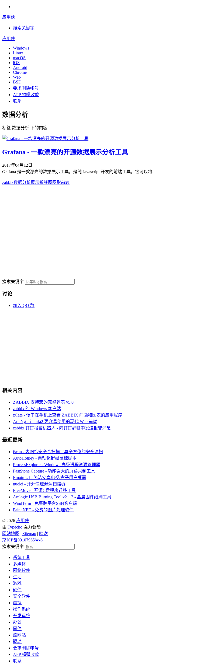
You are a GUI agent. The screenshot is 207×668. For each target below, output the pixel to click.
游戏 (17, 583)
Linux (18, 53)
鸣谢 (43, 533)
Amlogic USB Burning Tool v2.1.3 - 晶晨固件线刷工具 (62, 497)
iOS (16, 62)
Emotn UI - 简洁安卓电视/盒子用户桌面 (49, 477)
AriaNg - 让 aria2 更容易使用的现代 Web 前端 (55, 421)
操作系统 (21, 609)
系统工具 (21, 557)
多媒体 (19, 564)
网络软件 (21, 570)
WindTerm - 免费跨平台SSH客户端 (45, 503)
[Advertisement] (103, 231)
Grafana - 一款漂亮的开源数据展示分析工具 (65, 152)
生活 (17, 577)
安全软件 (21, 596)
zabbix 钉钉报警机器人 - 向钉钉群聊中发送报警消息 (62, 428)
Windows (21, 48)
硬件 (17, 589)
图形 (56, 182)
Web (17, 77)
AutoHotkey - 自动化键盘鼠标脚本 (45, 458)
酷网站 (19, 635)
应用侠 (8, 17)
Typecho (15, 527)
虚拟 (17, 602)
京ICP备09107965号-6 (22, 540)
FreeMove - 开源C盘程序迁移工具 (44, 490)
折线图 (45, 182)
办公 (17, 622)
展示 (35, 182)
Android (20, 67)
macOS (19, 57)
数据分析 (22, 182)
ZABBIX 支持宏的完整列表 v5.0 (43, 402)
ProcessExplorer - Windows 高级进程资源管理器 (56, 464)
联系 (17, 101)
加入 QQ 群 (23, 305)
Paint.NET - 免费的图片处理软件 (43, 510)
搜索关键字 (13, 281)
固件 (17, 628)
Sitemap (29, 533)
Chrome (20, 72)
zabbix (7, 182)
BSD (17, 82)
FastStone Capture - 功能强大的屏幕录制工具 (54, 471)
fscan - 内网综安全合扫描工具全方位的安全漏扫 (58, 451)
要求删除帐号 (26, 88)
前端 (65, 182)
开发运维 (21, 615)
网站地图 (10, 533)
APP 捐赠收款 (26, 94)
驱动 (17, 641)
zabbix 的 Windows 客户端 (37, 408)
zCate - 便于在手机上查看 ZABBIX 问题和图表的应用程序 (67, 415)
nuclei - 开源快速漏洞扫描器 (39, 484)
